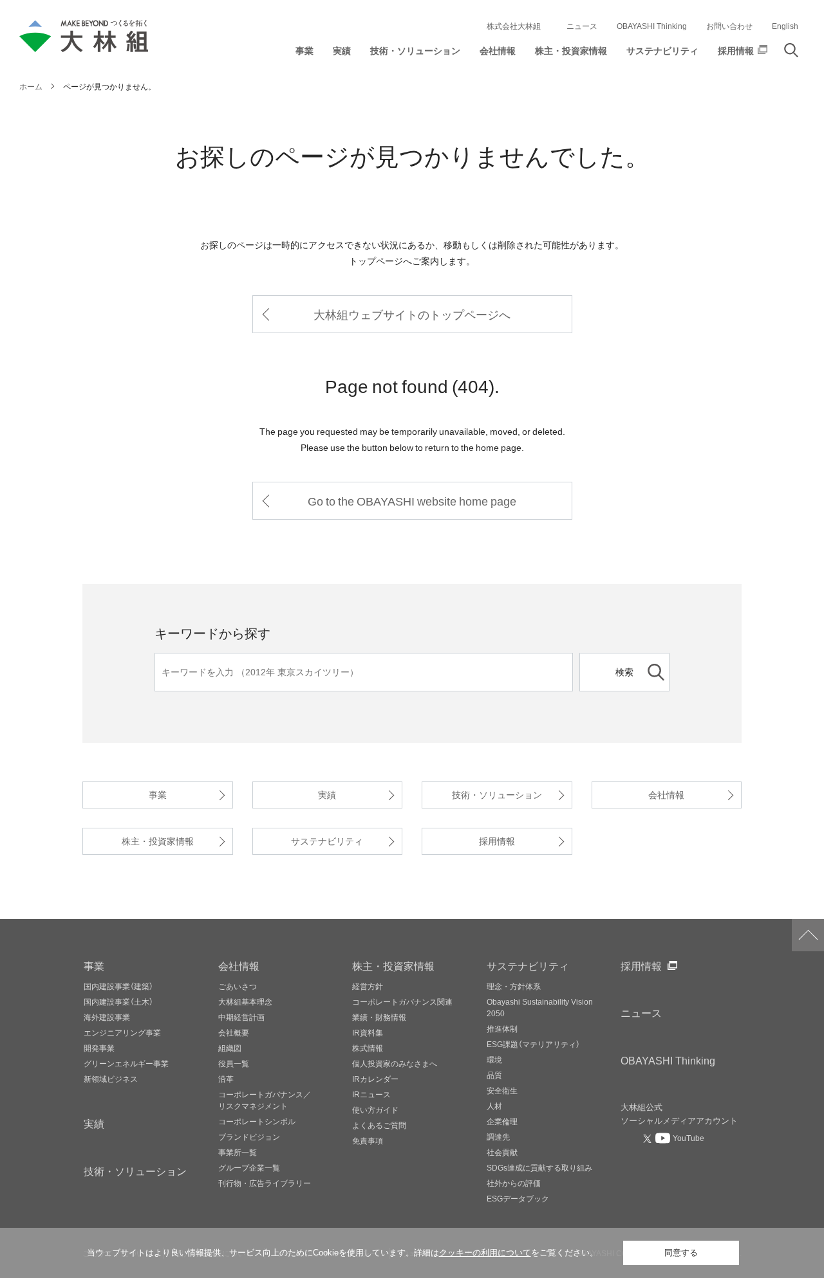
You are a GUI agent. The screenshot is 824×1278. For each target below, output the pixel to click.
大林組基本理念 (245, 1001)
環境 (494, 1059)
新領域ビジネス (111, 1078)
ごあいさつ (237, 986)
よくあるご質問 (379, 1125)
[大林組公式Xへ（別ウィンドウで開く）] (648, 1138)
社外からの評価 (514, 1183)
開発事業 (99, 1048)
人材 (494, 1105)
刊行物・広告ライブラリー (264, 1183)
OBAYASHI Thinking (652, 26)
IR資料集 (367, 1032)
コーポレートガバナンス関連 (402, 1001)
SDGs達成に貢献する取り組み (539, 1167)
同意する (681, 1252)
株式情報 (367, 1048)
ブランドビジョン (249, 1136)
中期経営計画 (241, 1017)
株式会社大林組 (514, 26)
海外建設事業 (107, 1017)
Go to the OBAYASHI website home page (412, 500)
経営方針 (367, 986)
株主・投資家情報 (158, 841)
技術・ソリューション (497, 794)
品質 (494, 1075)
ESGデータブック (518, 1198)
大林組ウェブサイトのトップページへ (412, 314)
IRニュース (371, 1094)
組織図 (229, 1048)
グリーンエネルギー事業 (126, 1063)
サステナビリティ (327, 841)
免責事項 (367, 1140)
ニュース (581, 26)
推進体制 (502, 1028)
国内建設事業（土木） (118, 1001)
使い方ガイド (375, 1109)
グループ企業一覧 (249, 1167)
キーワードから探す (212, 632)
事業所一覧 (237, 1152)
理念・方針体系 (514, 986)
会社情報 (666, 794)
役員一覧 (233, 1063)
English (785, 26)
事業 (158, 794)
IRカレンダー (375, 1078)
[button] (304, 54)
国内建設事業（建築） (118, 986)
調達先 (498, 1136)
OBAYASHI (668, 1060)
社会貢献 (502, 1152)
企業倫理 (502, 1121)
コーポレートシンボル (256, 1121)
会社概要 (233, 1032)
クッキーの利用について (485, 1252)
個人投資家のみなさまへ (394, 1063)
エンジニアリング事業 (122, 1032)
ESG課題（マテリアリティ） (533, 1044)
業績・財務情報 (379, 1017)
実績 (327, 794)
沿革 (226, 1078)
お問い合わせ (729, 26)
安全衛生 (502, 1090)
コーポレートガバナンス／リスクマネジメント (264, 1099)
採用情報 (497, 841)
